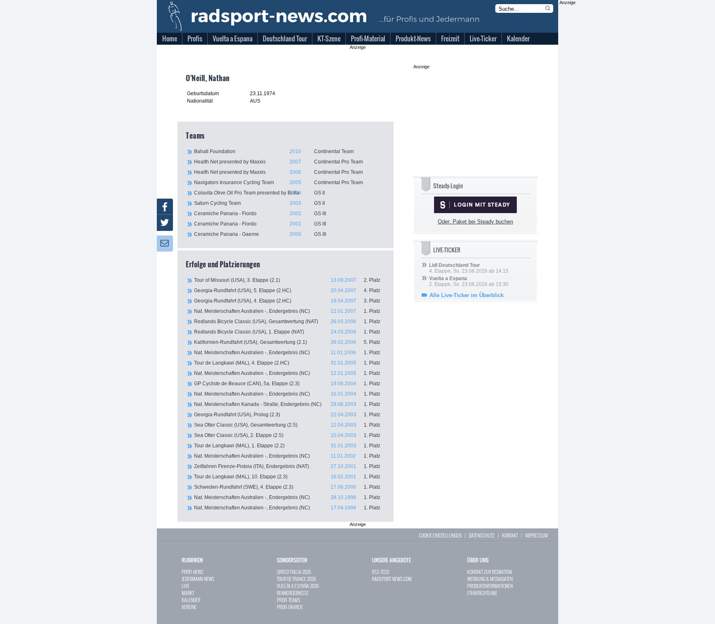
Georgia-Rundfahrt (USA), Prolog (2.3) (287, 415)
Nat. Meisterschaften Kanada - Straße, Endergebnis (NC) (287, 404)
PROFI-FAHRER (289, 606)
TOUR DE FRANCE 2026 (296, 578)
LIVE (186, 585)
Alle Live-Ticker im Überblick (466, 295)
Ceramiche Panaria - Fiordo (260, 213)
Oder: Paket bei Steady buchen (475, 221)
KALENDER (191, 599)
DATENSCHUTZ (481, 535)
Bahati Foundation (274, 151)
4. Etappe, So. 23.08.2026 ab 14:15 (469, 268)
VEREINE (189, 606)
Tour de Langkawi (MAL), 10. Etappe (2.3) (287, 477)
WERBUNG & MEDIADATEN (490, 578)
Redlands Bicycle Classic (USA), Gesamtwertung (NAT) (287, 321)
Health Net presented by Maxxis (278, 162)
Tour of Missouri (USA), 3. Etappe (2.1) (287, 280)
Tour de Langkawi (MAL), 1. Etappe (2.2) (287, 446)
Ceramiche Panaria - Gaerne (260, 234)
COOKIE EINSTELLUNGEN (440, 535)
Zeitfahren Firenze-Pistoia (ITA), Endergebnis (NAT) (287, 466)
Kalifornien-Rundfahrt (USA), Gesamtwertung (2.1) (287, 342)
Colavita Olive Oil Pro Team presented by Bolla (259, 193)
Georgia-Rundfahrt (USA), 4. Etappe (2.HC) (287, 301)
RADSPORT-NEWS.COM (392, 578)
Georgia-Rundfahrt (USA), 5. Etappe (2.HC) (287, 290)
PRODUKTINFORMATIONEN (490, 585)
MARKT (188, 592)
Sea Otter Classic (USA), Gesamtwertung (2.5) (287, 425)
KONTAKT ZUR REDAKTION (489, 571)
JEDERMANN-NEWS (198, 578)
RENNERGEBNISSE (293, 592)
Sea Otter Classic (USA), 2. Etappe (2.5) (287, 435)
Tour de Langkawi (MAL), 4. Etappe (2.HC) (287, 363)
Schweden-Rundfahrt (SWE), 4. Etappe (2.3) (287, 487)
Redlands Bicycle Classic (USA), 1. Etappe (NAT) (287, 332)
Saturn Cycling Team (259, 203)
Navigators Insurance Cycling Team (278, 182)
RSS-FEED (380, 571)
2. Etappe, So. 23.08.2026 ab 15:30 (469, 281)
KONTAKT (510, 535)
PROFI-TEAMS (288, 599)
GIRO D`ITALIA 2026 (294, 571)
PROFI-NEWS (193, 571)
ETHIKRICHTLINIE (482, 592)
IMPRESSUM (536, 535)
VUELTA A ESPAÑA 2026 (298, 585)
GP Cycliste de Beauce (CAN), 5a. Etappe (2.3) (287, 383)
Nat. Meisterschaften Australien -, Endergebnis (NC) (287, 311)
